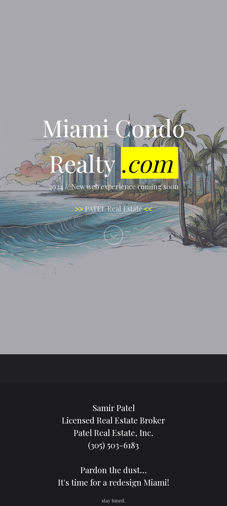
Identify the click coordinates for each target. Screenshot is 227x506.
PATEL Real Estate (113, 208)
